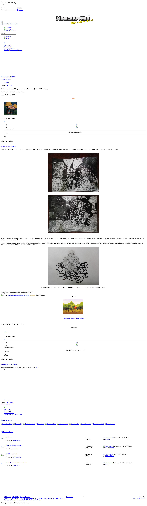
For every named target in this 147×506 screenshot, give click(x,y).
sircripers (26, 295)
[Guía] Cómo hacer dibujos (11, 453)
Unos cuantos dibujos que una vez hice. (14, 445)
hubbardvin (73, 327)
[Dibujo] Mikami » (6, 79)
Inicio (10, 27)
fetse (73, 98)
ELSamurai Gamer (18, 295)
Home (73, 318)
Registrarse (20, 10)
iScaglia (107, 439)
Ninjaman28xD (109, 447)
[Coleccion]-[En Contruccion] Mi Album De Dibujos (16, 462)
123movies (38, 367)
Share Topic (7, 421)
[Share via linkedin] (50, 424)
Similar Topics (8, 432)
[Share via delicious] (7, 424)
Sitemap (12, 500)
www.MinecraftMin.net (139, 498)
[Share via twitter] (109, 424)
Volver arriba (69, 497)
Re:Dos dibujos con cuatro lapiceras (9, 364)
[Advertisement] (73, 64)
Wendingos (11, 76)
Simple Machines (25, 497)
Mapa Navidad (80, 318)
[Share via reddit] (74, 424)
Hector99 (32, 295)
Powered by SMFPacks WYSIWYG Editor (33, 498)
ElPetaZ (10, 295)
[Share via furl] (40, 424)
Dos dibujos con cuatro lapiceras (8, 146)
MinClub (12, 30)
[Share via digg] (18, 424)
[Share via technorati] (97, 424)
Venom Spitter (17, 440)
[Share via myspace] (63, 424)
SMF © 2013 (15, 497)
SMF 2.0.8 (7, 497)
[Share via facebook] (29, 424)
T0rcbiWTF (16, 465)
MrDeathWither (17, 457)
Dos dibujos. (8, 437)
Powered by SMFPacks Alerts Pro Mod (28, 500)
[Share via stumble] (85, 424)
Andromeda (67, 318)
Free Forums (15, 498)
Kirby (107, 464)
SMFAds (7, 498)
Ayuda (11, 29)
